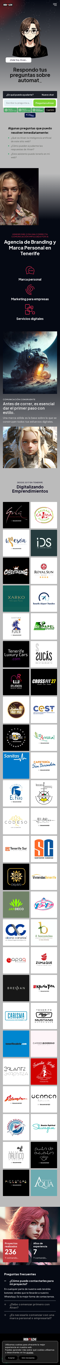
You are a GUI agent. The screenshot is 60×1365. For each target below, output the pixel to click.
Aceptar (11, 1358)
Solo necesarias (28, 1358)
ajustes (29, 1352)
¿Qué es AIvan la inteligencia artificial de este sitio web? (31, 139)
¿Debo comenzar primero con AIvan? (30, 1306)
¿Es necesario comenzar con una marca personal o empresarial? (32, 1316)
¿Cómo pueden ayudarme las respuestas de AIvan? (27, 147)
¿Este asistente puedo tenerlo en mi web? (30, 155)
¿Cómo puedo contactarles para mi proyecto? (32, 1282)
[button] (44, 102)
